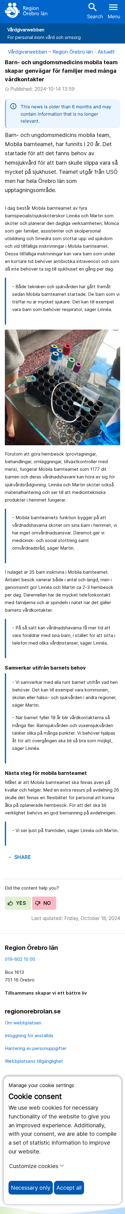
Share (19, 857)
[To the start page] (26, 10)
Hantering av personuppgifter (35, 1048)
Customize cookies (33, 1166)
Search (95, 10)
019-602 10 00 (20, 959)
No (46, 903)
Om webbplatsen (23, 1023)
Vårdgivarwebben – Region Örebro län (50, 52)
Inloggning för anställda (29, 1035)
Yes (20, 903)
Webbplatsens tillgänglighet (34, 1061)
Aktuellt (106, 52)
